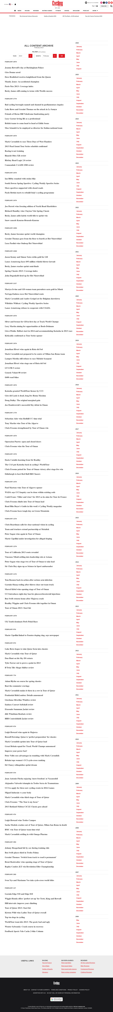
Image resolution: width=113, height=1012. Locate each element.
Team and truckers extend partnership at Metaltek (27, 529)
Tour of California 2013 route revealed (21, 552)
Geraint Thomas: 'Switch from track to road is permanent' (30, 857)
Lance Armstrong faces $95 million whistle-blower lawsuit (30, 261)
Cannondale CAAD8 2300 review (19, 164)
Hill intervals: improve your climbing (21, 903)
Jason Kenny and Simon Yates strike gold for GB (26, 256)
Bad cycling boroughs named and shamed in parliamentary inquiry (34, 104)
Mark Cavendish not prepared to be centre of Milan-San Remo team (35, 353)
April (78, 56)
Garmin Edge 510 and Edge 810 (19, 893)
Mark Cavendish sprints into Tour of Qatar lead (26, 741)
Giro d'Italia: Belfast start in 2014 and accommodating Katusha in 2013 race (38, 330)
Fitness (58, 10)
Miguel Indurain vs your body (18, 792)
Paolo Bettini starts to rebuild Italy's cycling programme (29, 192)
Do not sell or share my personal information (63, 993)
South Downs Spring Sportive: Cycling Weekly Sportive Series (32, 183)
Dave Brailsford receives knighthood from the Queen (28, 76)
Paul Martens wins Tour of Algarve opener (23, 487)
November (79, 110)
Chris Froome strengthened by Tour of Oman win (26, 427)
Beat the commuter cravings (17, 685)
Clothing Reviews (86, 972)
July (77, 65)
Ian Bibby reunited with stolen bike (20, 178)
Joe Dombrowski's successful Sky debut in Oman (26, 404)
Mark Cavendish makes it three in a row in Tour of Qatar (30, 690)
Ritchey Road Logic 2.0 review (18, 160)
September (80, 103)
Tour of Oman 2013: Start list (18, 607)
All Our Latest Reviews (88, 963)
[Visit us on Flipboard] (112, 3)
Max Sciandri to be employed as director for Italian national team (33, 127)
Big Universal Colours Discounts (29, 16)
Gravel (66, 10)
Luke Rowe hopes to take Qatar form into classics (26, 648)
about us (26, 990)
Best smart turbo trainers (69, 969)
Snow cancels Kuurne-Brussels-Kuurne (22, 220)
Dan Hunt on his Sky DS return (19, 658)
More (95, 10)
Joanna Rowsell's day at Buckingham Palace (24, 67)
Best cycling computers (68, 972)
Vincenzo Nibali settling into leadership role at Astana (28, 556)
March (78, 53)
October (79, 106)
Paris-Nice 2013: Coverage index (19, 86)
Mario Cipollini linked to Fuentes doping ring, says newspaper (32, 635)
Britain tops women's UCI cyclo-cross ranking (25, 760)
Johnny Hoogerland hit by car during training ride (27, 847)
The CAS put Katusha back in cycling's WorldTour (27, 464)
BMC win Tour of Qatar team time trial (22, 829)
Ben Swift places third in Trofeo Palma (22, 852)
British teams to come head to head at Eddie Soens (27, 123)
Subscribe (103, 6)
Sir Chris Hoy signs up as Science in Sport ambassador (29, 566)
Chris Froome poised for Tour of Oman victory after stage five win (34, 469)
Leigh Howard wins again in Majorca (21, 732)
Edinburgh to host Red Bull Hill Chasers (22, 473)
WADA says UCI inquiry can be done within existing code (30, 492)
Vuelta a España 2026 (50, 16)
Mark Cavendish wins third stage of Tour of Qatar (27, 797)
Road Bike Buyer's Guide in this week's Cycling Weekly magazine (33, 506)
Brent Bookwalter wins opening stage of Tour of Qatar (29, 861)
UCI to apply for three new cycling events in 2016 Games (29, 787)
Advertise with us (39, 993)
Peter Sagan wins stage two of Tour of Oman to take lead (30, 561)
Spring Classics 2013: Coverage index (21, 270)
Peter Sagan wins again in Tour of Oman (23, 533)
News (19, 10)
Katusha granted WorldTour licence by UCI (24, 390)
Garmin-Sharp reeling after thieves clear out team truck (29, 584)
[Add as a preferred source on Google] (56, 999)
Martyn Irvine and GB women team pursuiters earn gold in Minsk (34, 289)
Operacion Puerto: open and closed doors (23, 441)
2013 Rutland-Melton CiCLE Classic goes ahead (26, 806)
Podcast (86, 10)
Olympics (45, 972)
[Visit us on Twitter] (104, 3)
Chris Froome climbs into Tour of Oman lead (24, 501)
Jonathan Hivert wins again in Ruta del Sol (24, 349)
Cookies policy (84, 990)
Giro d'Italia (45, 966)
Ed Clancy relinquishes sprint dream (21, 764)
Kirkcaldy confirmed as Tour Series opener (23, 335)
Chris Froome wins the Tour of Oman (21, 446)
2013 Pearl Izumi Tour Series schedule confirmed (26, 146)
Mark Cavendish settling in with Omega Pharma (26, 834)
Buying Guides (47, 10)
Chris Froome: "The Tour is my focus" (22, 801)
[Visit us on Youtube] (109, 3)
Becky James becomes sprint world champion (24, 233)
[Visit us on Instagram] (101, 3)
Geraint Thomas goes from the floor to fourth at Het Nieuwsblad (33, 238)
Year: (15, 56)
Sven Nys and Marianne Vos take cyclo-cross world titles (29, 880)
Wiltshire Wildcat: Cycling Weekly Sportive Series (27, 303)
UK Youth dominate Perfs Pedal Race (21, 621)
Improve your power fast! (16, 750)
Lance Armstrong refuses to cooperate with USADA (27, 307)
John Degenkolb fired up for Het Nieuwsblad (24, 275)
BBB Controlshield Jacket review (19, 718)
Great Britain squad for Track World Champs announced (30, 746)
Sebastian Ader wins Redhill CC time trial (23, 418)
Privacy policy (73, 990)
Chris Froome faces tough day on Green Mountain (27, 510)
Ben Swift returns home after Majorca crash (24, 598)
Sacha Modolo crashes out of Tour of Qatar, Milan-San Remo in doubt (36, 824)
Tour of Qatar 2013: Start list (18, 907)
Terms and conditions (58, 990)
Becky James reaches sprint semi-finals (22, 266)
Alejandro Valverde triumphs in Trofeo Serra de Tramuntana (32, 783)
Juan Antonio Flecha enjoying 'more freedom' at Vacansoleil (31, 778)
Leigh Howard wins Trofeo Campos (20, 820)
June (78, 62)
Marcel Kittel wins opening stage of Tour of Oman (27, 589)
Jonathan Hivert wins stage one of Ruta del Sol (25, 363)
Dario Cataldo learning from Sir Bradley (23, 459)
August (78, 69)
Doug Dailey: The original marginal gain (22, 400)
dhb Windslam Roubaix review (18, 713)
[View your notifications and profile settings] (15, 4)
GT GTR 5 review (12, 367)
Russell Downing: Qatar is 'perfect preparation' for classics (30, 736)
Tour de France (47, 963)
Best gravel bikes (66, 966)
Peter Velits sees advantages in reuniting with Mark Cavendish (32, 755)
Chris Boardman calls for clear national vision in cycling (29, 524)
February (79, 49)
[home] (15, 10)
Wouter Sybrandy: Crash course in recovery (24, 926)
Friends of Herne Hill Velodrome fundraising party (27, 113)
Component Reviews (87, 969)
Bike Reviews (85, 966)
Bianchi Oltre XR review (15, 155)
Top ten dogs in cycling (15, 917)
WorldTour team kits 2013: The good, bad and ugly (27, 921)
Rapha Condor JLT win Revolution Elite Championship (29, 866)
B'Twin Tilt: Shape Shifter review (19, 667)
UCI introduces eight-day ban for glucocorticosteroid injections (32, 593)
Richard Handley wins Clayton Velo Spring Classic (27, 210)
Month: (38, 56)
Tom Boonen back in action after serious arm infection (28, 579)
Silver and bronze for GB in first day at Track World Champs (32, 321)
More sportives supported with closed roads (24, 187)
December (79, 113)
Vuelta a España (47, 969)
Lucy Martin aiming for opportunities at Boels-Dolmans (29, 326)
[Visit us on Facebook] (106, 3)
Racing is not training (14, 150)
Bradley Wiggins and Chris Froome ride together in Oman (30, 603)
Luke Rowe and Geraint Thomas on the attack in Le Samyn (31, 109)
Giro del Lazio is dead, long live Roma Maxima (25, 395)
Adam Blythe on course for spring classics (23, 681)
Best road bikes (66, 963)
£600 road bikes (12, 377)
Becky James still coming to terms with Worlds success (28, 90)
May (77, 59)
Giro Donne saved (12, 72)
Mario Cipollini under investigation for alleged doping (28, 538)
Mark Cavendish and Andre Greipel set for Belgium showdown (32, 298)
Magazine (76, 10)
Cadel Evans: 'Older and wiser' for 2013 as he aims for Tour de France (36, 496)
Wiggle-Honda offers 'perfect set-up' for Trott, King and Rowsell (33, 898)
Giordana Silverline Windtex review (20, 699)
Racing (27, 10)
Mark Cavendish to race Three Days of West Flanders (28, 141)
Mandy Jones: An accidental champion (22, 81)
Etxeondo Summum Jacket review (19, 709)
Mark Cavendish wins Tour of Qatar (21, 653)
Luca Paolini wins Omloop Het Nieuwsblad (23, 243)
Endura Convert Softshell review (19, 704)
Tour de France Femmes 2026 (93, 16)
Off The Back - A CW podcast (71, 16)
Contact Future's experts (40, 990)
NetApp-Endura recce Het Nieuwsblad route (24, 293)
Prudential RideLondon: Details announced (24, 695)
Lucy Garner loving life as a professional (22, 118)
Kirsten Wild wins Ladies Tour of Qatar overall (25, 912)
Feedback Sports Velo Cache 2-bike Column (24, 931)
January (79, 46)
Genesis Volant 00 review (16, 372)
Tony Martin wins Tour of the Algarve (21, 423)
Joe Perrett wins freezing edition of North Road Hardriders (31, 206)
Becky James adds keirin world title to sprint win (26, 215)
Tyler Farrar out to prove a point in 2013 (23, 662)
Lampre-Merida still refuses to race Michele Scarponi (28, 358)
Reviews (36, 10)
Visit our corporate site (79, 1006)
